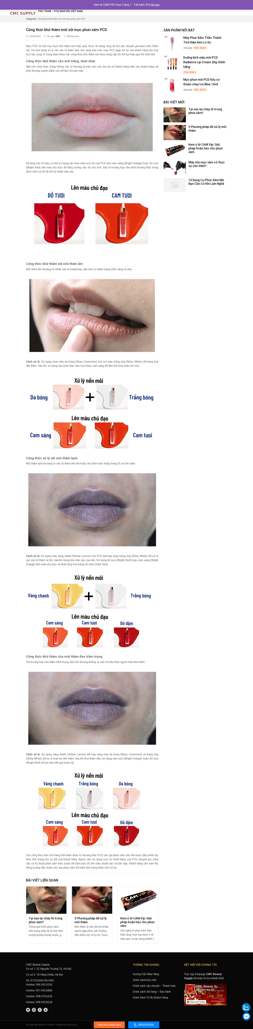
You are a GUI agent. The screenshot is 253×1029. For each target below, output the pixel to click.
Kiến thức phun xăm (109, 1024)
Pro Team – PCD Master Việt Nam (60, 11)
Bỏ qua (155, 4)
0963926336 (146, 1024)
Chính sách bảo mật (144, 980)
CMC (57, 36)
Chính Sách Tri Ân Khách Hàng (150, 997)
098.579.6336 (44, 996)
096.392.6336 (44, 984)
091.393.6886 (44, 990)
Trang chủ (31, 19)
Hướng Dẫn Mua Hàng (146, 974)
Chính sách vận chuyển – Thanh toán (154, 985)
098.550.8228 (44, 1002)
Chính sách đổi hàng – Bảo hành (152, 991)
